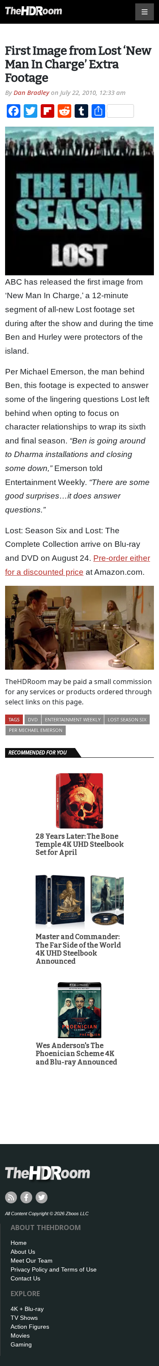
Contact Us (25, 1278)
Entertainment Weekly (72, 719)
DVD (33, 719)
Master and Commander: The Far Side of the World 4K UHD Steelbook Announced (78, 949)
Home (19, 1242)
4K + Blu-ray (27, 1308)
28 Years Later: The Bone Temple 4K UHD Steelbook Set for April (80, 844)
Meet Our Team (32, 1260)
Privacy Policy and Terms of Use (54, 1269)
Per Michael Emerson (35, 730)
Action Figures (30, 1326)
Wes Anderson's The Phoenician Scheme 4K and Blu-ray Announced (76, 1054)
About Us (23, 1251)
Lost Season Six (127, 719)
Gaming (21, 1344)
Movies (20, 1335)
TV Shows (24, 1317)
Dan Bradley (31, 92)
